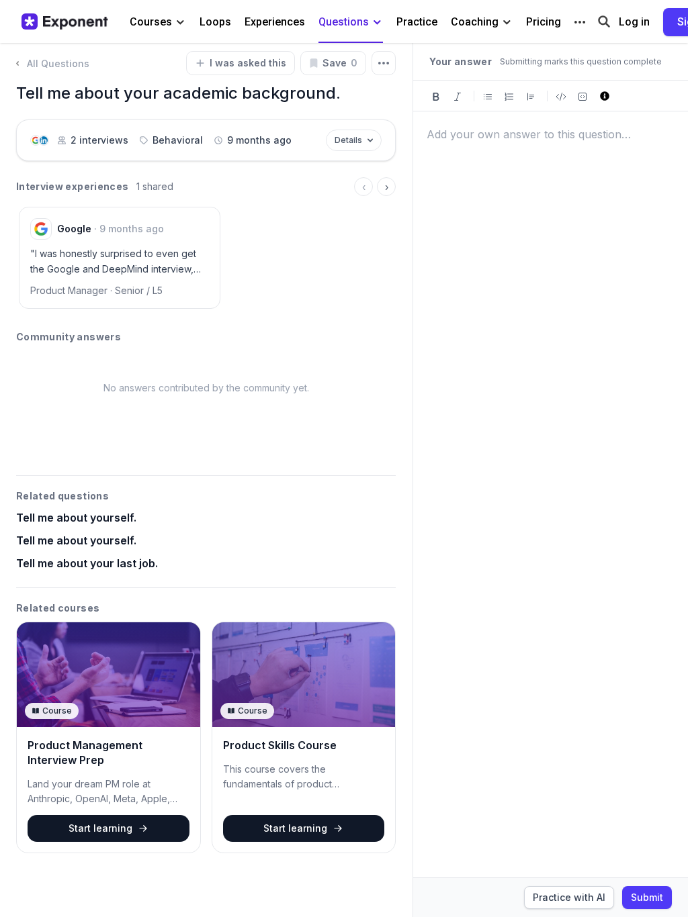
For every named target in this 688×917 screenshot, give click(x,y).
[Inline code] (561, 96)
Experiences (275, 21)
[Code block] (582, 96)
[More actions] (384, 63)
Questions (343, 21)
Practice (416, 21)
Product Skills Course (280, 745)
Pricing (543, 21)
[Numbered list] (509, 96)
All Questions (58, 63)
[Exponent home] (65, 21)
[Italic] (457, 96)
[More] (579, 22)
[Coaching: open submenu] (507, 22)
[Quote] (530, 96)
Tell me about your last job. (87, 563)
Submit (647, 897)
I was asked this (248, 62)
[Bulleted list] (487, 96)
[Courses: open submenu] (180, 22)
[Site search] (604, 20)
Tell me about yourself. (76, 517)
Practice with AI (569, 897)
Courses (151, 21)
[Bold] (436, 96)
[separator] (412, 480)
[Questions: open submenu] (377, 22)
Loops (215, 21)
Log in (634, 21)
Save (339, 62)
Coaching (475, 21)
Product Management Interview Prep (85, 752)
